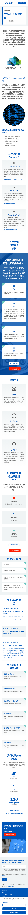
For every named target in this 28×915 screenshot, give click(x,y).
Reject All (14, 908)
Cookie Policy (5, 902)
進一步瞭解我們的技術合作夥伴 (11, 229)
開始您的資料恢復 (14, 369)
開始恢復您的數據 (10, 834)
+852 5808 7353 (14, 363)
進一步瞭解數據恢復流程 (9, 203)
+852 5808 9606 (22, 2)
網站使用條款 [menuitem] (4, 890)
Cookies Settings (13, 904)
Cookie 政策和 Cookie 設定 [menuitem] (7, 894)
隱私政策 (3, 875)
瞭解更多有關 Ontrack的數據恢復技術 (13, 179)
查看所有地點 (10, 886)
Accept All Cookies (14, 912)
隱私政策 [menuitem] (3, 892)
